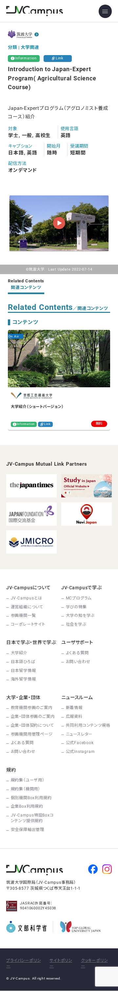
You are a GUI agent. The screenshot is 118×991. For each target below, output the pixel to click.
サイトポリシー (60, 963)
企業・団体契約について (32, 725)
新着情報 (74, 707)
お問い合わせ (78, 661)
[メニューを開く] (105, 11)
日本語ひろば (23, 661)
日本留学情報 (23, 670)
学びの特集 (76, 607)
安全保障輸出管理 (27, 829)
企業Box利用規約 (27, 806)
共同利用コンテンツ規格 (88, 725)
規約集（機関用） (25, 789)
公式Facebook (80, 742)
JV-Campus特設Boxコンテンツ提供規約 (32, 818)
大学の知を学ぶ (80, 615)
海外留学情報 (23, 679)
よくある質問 (77, 653)
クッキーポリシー (94, 963)
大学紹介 (19, 653)
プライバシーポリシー (23, 963)
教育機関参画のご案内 (31, 707)
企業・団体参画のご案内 (33, 716)
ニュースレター (79, 734)
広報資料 (74, 716)
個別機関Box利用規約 (31, 798)
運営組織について (27, 607)
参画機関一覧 (23, 615)
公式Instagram (80, 751)
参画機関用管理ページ (32, 734)
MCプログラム (79, 598)
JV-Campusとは (26, 598)
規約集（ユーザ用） (28, 780)
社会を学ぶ (76, 624)
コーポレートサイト (28, 624)
